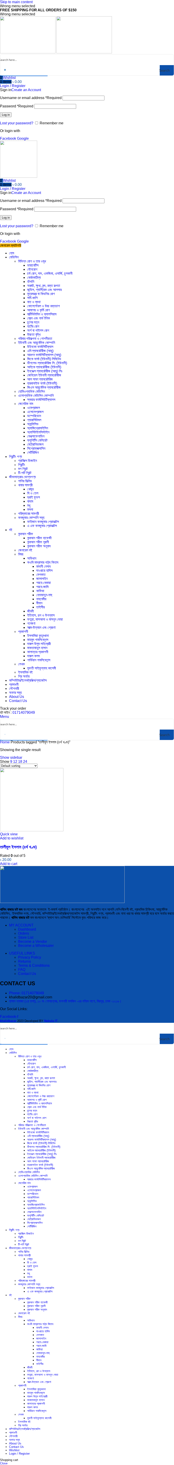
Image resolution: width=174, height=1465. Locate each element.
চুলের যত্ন (33, 322)
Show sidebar (11, 757)
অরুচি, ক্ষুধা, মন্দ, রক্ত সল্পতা (43, 286)
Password (16, 106)
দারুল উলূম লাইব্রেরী (39, 644)
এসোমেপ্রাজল (35, 412)
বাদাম (30, 501)
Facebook (8, 138)
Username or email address (31, 98)
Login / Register (19, 1453)
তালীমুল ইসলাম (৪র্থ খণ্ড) (18, 847)
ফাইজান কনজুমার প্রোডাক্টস (43, 522)
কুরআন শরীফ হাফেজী (39, 538)
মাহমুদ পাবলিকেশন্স (37, 640)
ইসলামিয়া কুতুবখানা (38, 636)
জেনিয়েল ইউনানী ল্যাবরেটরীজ (44, 375)
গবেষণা (31, 623)
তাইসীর (40, 607)
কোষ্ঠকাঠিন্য (34, 277)
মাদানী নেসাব (43, 566)
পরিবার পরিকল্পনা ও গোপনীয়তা (35, 338)
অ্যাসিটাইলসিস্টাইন (38, 432)
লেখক (21, 664)
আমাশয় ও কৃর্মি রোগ (38, 310)
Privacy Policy (29, 957)
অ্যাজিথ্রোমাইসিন (37, 428)
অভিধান (31, 558)
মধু (28, 505)
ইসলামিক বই (25, 672)
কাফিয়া (40, 591)
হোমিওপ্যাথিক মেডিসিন (31, 391)
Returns (24, 961)
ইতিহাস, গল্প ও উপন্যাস (41, 615)
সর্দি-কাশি (32, 298)
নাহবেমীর (41, 599)
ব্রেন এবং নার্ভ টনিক (38, 318)
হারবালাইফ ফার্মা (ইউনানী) (42, 383)
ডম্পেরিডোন (34, 416)
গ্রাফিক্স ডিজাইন (27, 461)
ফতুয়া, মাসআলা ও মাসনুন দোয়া (45, 619)
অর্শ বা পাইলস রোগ (38, 330)
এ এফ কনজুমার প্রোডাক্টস (42, 526)
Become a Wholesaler (36, 946)
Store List (25, 937)
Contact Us (27, 974)
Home (5, 742)
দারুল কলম (33, 656)
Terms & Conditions (34, 965)
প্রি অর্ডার (23, 676)
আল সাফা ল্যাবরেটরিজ (40, 379)
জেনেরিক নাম (25, 404)
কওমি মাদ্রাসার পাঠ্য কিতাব (42, 562)
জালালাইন (42, 579)
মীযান (39, 603)
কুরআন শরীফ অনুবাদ (39, 546)
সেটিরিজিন (33, 452)
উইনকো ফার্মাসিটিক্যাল (40, 347)
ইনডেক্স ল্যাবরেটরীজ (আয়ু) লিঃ (44, 371)
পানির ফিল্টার (24, 481)
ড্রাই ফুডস (33, 497)
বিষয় (20, 554)
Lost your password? (16, 123)
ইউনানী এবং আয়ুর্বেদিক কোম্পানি (36, 343)
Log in (6, 114)
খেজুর (30, 489)
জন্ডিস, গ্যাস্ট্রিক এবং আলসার (44, 290)
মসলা (30, 509)
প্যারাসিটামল (34, 420)
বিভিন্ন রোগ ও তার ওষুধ (32, 261)
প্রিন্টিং (21, 465)
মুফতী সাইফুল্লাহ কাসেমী (41, 668)
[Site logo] (28, 52)
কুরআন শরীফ (25, 534)
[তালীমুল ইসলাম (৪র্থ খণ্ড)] (31, 830)
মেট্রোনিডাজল (35, 444)
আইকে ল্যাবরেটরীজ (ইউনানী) (44, 367)
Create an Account (26, 90)
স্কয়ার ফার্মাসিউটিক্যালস (41, 400)
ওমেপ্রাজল (33, 408)
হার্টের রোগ (33, 326)
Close (3, 1463)
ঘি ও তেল (32, 493)
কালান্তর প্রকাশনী (37, 652)
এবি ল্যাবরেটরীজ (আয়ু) (40, 351)
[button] (8, 864)
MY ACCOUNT (21, 925)
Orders (23, 933)
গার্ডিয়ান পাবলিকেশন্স (38, 660)
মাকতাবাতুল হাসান (37, 648)
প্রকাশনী (23, 631)
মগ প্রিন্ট (23, 469)
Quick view (9, 834)
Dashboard (27, 929)
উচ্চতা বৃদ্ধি (34, 334)
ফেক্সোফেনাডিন (35, 436)
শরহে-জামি (42, 587)
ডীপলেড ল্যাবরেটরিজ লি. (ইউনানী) (47, 363)
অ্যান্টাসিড (33, 424)
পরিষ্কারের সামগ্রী (28, 513)
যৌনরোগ (32, 269)
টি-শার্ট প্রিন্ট (24, 473)
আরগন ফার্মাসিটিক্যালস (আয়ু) (44, 355)
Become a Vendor (32, 941)
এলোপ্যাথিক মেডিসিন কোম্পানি (36, 395)
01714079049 (23, 712)
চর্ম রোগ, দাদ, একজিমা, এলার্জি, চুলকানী (49, 273)
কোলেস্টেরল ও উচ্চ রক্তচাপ (43, 306)
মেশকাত (41, 575)
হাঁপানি (30, 282)
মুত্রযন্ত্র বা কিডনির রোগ (41, 294)
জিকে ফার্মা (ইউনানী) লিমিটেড (44, 359)
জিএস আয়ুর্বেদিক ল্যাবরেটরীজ (44, 387)
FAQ (21, 969)
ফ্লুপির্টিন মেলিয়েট (37, 440)
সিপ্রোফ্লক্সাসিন (36, 448)
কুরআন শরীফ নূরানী (38, 542)
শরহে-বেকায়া (43, 583)
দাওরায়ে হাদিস (44, 570)
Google (23, 138)
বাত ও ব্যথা (34, 302)
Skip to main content (16, 2)
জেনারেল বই (25, 550)
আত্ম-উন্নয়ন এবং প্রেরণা (41, 627)
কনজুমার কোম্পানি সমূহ (31, 518)
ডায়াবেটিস (33, 265)
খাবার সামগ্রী (25, 485)
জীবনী (30, 611)
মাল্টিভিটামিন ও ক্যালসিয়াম (41, 314)
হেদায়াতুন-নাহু (44, 595)
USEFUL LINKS (22, 953)
